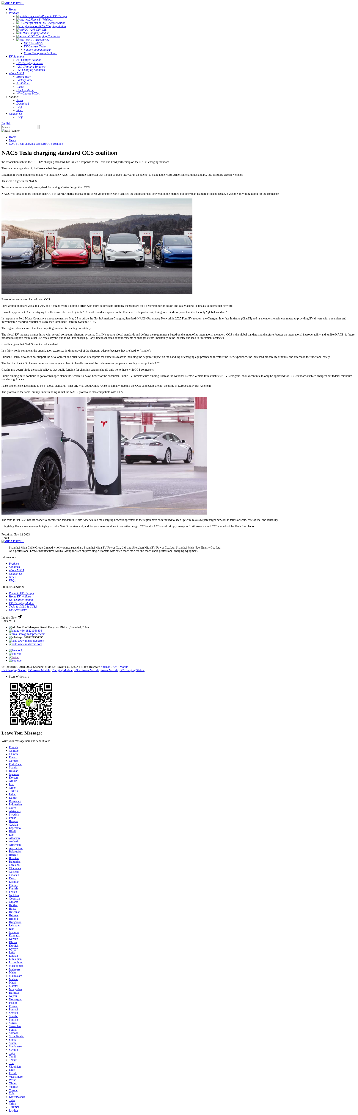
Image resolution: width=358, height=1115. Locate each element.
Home (12, 137)
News (12, 140)
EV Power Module (39, 670)
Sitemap (105, 666)
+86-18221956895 (30, 630)
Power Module (109, 670)
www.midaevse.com (29, 644)
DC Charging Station (132, 670)
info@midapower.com (31, 634)
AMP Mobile (120, 666)
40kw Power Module (86, 670)
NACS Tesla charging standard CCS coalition (36, 143)
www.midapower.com (30, 640)
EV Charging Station (13, 670)
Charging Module (62, 670)
